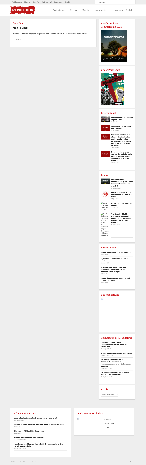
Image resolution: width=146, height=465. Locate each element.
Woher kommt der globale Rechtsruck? (117, 353)
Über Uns (36, 2)
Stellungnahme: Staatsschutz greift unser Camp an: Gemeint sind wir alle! (122, 183)
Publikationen (17, 2)
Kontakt (107, 427)
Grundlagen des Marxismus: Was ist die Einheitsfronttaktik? (115, 374)
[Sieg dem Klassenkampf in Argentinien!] (105, 119)
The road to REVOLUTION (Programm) (29, 431)
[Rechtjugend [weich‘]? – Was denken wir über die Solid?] (105, 194)
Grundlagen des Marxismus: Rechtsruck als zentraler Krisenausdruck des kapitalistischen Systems (116, 363)
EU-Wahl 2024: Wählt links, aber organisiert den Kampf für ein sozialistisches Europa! (113, 269)
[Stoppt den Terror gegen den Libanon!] (105, 128)
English (67, 2)
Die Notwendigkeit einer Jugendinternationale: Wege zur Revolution (114, 344)
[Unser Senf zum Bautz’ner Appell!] (105, 206)
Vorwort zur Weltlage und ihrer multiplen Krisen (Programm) (39, 424)
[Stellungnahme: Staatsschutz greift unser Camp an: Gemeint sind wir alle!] (105, 181)
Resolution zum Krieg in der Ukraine (116, 252)
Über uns (107, 420)
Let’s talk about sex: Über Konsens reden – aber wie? (35, 418)
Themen (27, 2)
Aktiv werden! (47, 2)
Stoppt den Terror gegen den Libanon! (121, 127)
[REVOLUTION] (22, 10)
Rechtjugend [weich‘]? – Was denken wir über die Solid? (121, 194)
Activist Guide (109, 423)
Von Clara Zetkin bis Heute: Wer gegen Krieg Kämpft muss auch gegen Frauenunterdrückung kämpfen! (121, 218)
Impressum (58, 2)
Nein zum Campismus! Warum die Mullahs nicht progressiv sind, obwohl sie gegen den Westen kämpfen (121, 156)
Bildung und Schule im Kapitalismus (29, 437)
